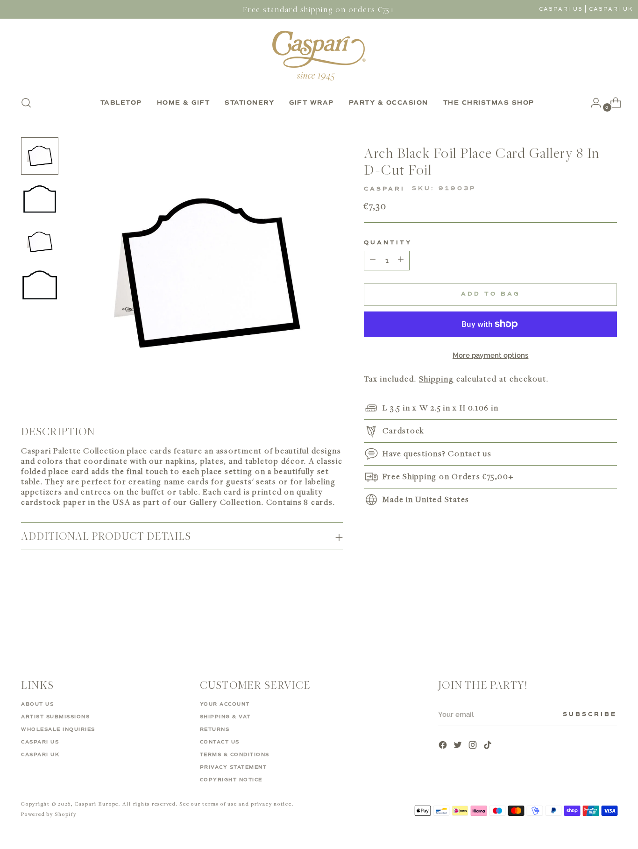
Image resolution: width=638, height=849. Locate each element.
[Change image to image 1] (39, 156)
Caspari (384, 189)
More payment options (491, 355)
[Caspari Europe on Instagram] (473, 746)
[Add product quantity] (372, 260)
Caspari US (561, 9)
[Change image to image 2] (39, 199)
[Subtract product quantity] (400, 260)
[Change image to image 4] (39, 285)
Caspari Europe (97, 803)
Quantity (388, 242)
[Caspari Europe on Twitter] (458, 746)
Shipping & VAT (225, 717)
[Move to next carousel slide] (609, 622)
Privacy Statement (233, 767)
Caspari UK (611, 9)
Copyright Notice (231, 780)
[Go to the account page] (592, 102)
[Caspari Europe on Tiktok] (488, 746)
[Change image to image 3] (39, 242)
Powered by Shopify (49, 813)
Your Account (225, 704)
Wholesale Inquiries (58, 729)
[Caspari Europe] (319, 55)
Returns (215, 729)
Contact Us (220, 742)
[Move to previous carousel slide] (587, 622)
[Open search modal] (26, 102)
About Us (37, 704)
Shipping (436, 379)
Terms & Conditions (234, 754)
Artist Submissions (55, 717)
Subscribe (590, 714)
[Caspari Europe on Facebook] (443, 746)
